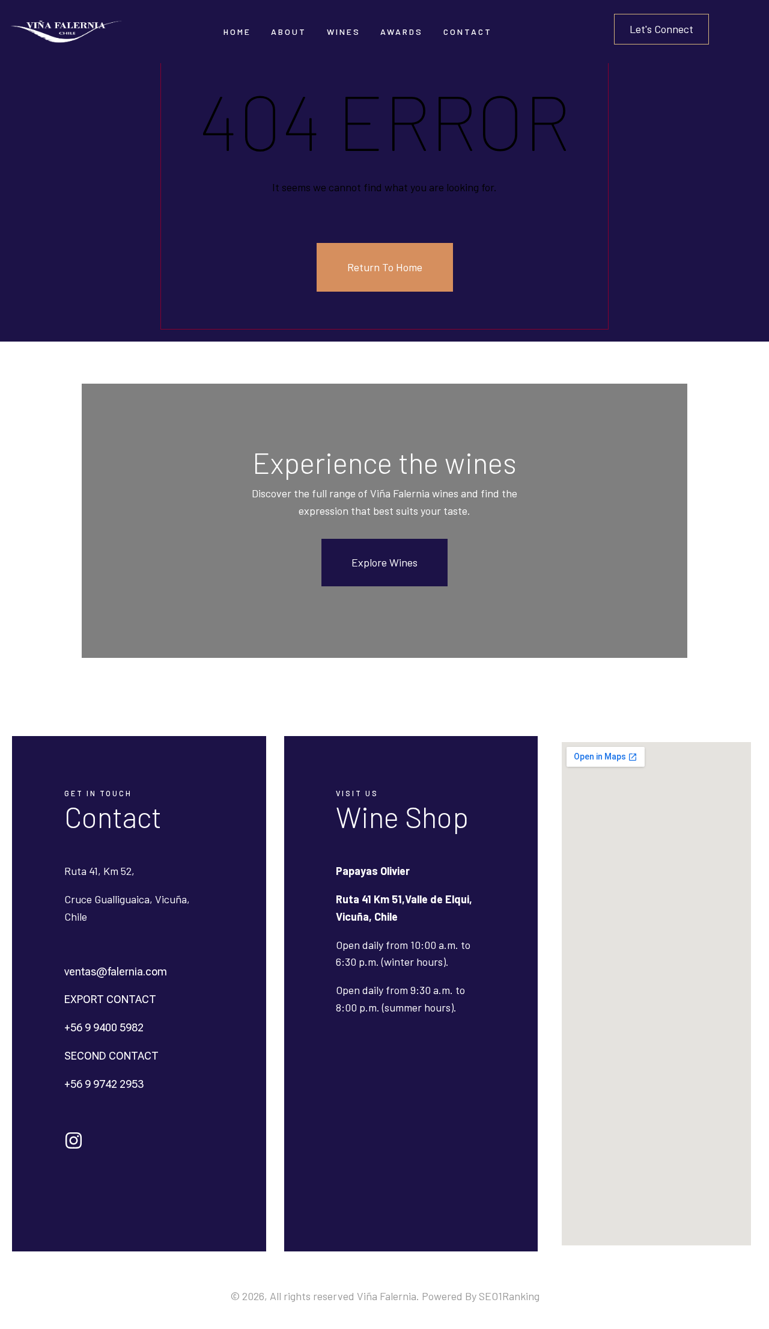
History (287, 64)
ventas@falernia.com (115, 971)
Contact (467, 31)
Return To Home (384, 267)
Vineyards (291, 111)
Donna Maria (352, 111)
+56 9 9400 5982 (104, 1027)
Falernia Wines (357, 64)
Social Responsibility (314, 157)
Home (237, 31)
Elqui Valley (294, 88)
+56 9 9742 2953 (104, 1084)
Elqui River (349, 134)
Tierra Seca (350, 180)
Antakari (345, 88)
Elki (335, 203)
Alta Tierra (348, 157)
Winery (286, 134)
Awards (401, 31)
